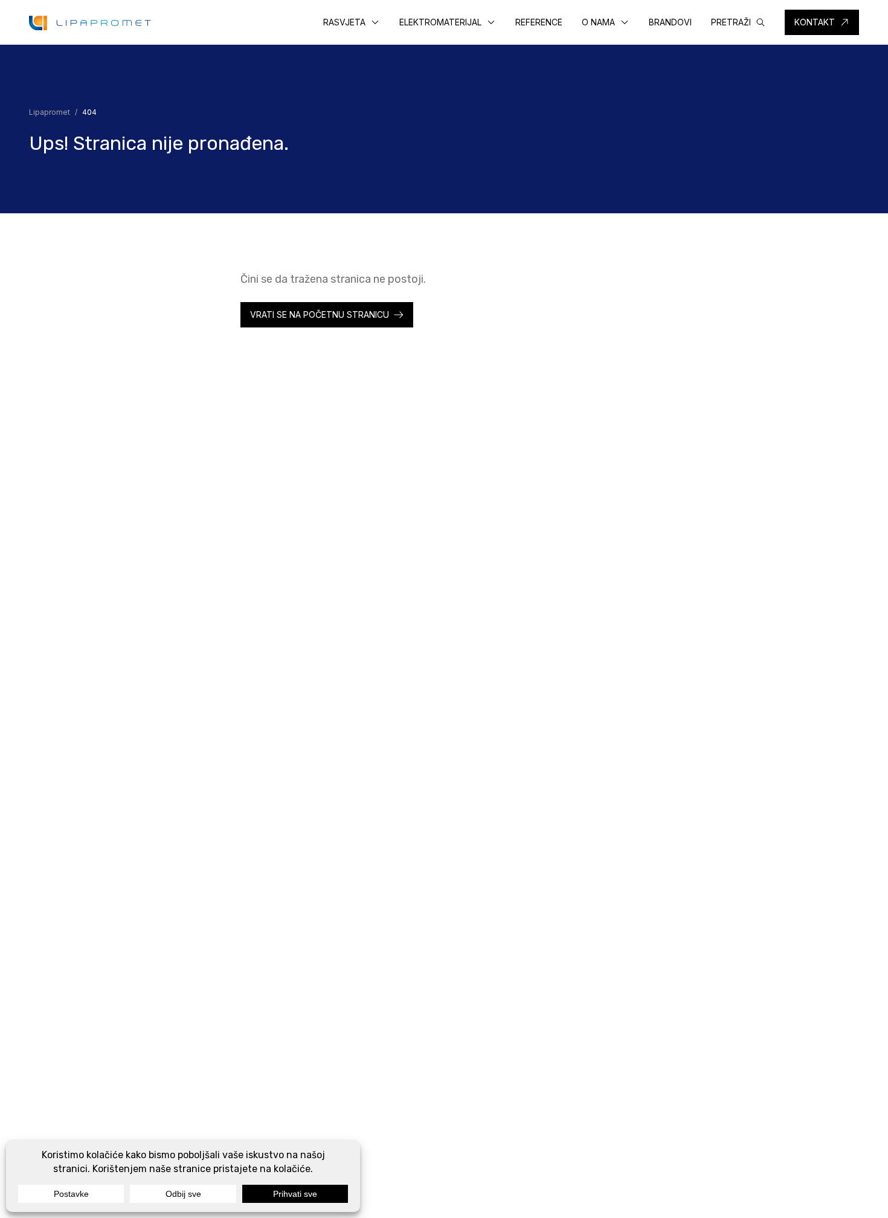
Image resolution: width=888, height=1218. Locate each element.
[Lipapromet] (90, 23)
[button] (352, 22)
